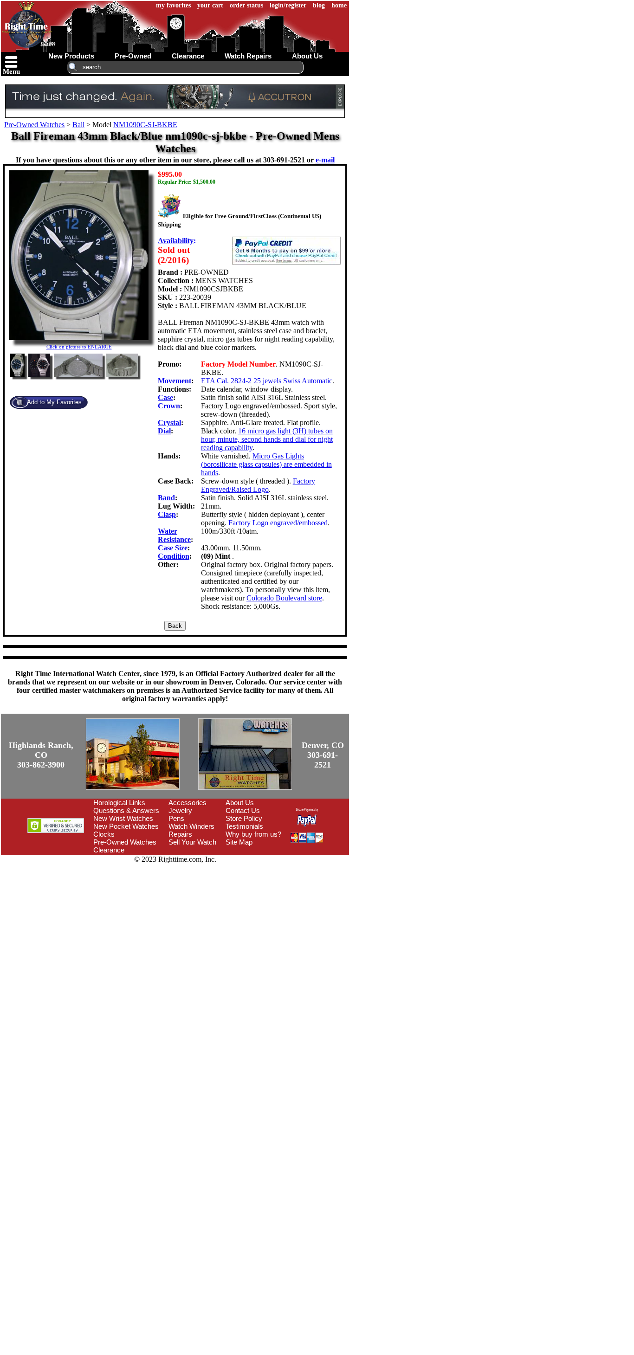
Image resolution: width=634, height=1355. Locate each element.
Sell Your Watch (192, 842)
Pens (176, 818)
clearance (188, 56)
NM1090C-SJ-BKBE (145, 125)
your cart (210, 5)
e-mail (325, 160)
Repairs (180, 834)
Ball (78, 125)
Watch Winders (191, 826)
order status (246, 5)
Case (165, 397)
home (339, 5)
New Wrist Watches (123, 818)
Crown (169, 406)
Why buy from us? (253, 834)
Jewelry (180, 810)
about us (307, 56)
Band (166, 498)
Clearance (108, 850)
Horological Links (119, 803)
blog (319, 5)
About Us (240, 803)
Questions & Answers (126, 810)
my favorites (173, 5)
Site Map (239, 842)
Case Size (173, 548)
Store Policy (244, 818)
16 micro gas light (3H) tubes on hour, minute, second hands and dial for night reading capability (267, 439)
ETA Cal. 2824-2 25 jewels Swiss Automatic (266, 381)
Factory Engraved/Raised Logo (258, 485)
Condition (173, 556)
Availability (176, 241)
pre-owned (133, 56)
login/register (288, 5)
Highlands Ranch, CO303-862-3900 (41, 755)
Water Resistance (174, 535)
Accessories (187, 803)
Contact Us (243, 810)
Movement (174, 381)
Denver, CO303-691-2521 (323, 755)
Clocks (104, 834)
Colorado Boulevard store (284, 598)
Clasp (167, 514)
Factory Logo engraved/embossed (278, 523)
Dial (164, 431)
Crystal (169, 422)
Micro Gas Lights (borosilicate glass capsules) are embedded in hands (266, 464)
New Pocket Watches (126, 826)
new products (71, 56)
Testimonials (244, 826)
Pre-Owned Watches (34, 125)
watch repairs (248, 56)
